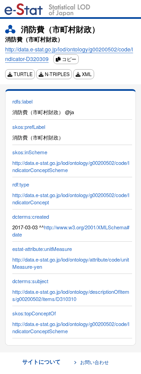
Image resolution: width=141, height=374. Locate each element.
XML (86, 74)
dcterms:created (30, 216)
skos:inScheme (29, 152)
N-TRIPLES (56, 74)
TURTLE (22, 74)
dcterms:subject (30, 281)
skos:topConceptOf (34, 313)
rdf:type (20, 184)
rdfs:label (22, 101)
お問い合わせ (94, 362)
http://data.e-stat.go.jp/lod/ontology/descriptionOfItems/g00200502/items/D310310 (70, 295)
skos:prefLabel (28, 126)
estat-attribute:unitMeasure (42, 248)
